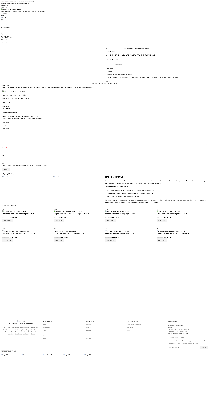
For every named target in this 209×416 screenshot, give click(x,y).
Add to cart (118, 64)
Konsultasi (128, 333)
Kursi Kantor (87, 327)
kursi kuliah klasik (144, 77)
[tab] (93, 83)
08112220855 (180, 325)
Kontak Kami (46, 335)
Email (4, 155)
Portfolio (45, 338)
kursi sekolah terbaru (164, 77)
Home (108, 49)
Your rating (6, 122)
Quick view (9, 224)
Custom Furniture (89, 333)
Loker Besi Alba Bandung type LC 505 (120, 233)
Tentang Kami (46, 327)
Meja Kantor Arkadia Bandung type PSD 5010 (72, 214)
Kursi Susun (87, 338)
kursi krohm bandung (124, 77)
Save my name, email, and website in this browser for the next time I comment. (24, 165)
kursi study (175, 77)
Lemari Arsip (87, 335)
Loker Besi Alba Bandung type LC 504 (172, 214)
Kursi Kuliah (121, 74)
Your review (6, 128)
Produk (45, 330)
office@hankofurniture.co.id (180, 333)
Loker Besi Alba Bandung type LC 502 (69, 233)
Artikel (44, 333)
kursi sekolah (153, 77)
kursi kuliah (134, 77)
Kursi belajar (113, 77)
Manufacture (114, 49)
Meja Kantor (87, 330)
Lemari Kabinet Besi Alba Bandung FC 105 (19, 233)
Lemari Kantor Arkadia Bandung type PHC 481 (175, 233)
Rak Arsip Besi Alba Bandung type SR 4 (18, 214)
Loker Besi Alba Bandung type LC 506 (120, 214)
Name (4, 148)
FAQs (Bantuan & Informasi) (133, 324)
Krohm (122, 49)
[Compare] (4, 224)
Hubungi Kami (129, 335)
